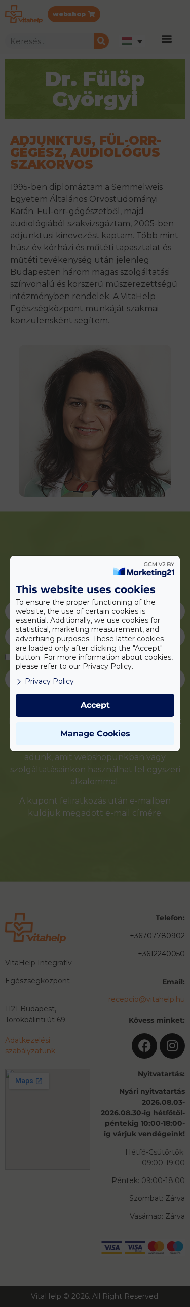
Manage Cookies (95, 733)
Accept (95, 705)
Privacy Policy (49, 681)
